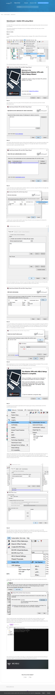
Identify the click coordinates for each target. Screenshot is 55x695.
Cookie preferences (10, 686)
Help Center (17, 2)
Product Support (7, 14)
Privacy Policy (37, 693)
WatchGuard (13, 14)
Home (2, 14)
